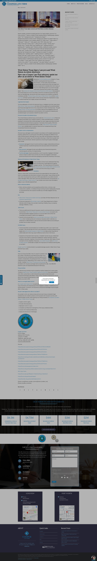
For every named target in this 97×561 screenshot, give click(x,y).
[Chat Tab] (48, 280)
